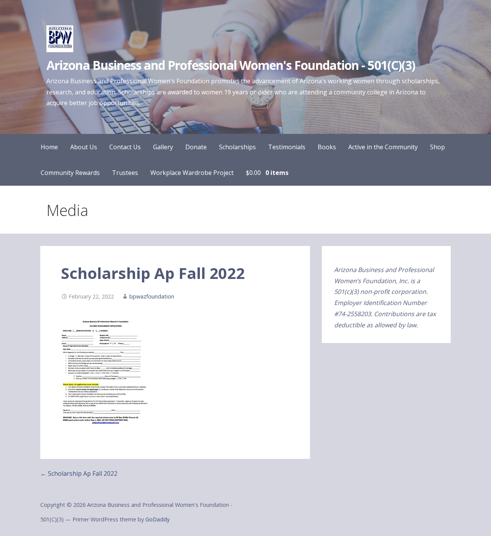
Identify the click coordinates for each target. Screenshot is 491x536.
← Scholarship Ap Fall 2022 (78, 473)
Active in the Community (383, 147)
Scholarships (237, 147)
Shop (437, 147)
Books (327, 147)
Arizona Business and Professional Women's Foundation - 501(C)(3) (230, 65)
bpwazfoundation (151, 296)
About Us (83, 147)
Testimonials (286, 147)
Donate (196, 147)
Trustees (125, 172)
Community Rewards (70, 172)
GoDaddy (157, 519)
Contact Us (125, 147)
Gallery (163, 147)
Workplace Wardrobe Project (192, 172)
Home (49, 147)
